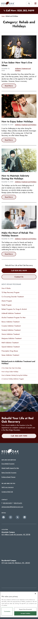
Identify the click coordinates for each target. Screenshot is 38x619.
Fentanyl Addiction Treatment (11, 330)
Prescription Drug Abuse (10, 351)
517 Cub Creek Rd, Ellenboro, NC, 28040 (16, 563)
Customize (7, 611)
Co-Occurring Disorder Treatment (13, 297)
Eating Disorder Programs (9, 473)
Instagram (10, 517)
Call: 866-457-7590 (19, 436)
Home (3, 16)
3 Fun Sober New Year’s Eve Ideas (17, 64)
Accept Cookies (25, 613)
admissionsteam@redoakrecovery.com (12, 507)
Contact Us (19, 277)
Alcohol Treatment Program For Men (14, 317)
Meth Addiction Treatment (10, 343)
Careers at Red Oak (7, 492)
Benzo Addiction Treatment (10, 322)
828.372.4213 (18, 503)
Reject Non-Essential (25, 609)
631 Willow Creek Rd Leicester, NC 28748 (16, 534)
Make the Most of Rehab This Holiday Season (17, 234)
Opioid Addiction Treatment (11, 347)
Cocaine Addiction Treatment (11, 326)
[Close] (35, 593)
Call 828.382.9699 (19, 270)
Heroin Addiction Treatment (11, 334)
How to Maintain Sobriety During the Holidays (15, 177)
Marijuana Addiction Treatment (11, 338)
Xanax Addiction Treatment (10, 355)
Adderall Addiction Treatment (11, 313)
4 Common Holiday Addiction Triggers (13, 379)
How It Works (6, 288)
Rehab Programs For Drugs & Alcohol (14, 309)
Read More (9, 86)
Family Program (6, 305)
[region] (19, 604)
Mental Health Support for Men (10, 468)
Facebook (3, 517)
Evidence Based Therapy (8, 477)
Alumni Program (7, 301)
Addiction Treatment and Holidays (23, 69)
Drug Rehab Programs (8, 464)
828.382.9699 (7, 503)
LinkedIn (25, 517)
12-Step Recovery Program (10, 292)
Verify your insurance (7, 487)
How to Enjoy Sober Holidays (17, 121)
